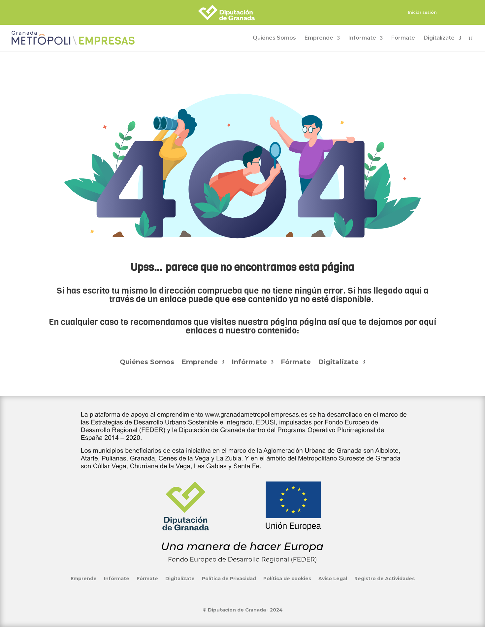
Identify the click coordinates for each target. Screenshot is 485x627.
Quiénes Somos (274, 38)
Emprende (319, 38)
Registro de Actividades (384, 578)
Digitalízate (439, 38)
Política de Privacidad (229, 578)
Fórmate (403, 38)
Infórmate (362, 38)
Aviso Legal (332, 578)
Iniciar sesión (422, 13)
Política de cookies (287, 578)
